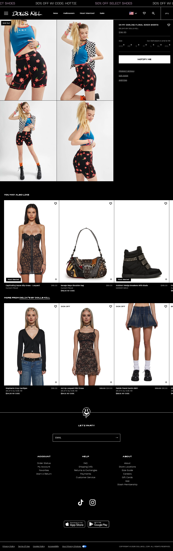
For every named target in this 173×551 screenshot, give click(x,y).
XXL (167, 46)
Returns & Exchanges (85, 470)
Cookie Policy (39, 546)
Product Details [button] (126, 71)
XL (158, 46)
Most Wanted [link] (87, 13)
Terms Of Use (24, 546)
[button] (55, 3)
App (127, 481)
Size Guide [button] (123, 76)
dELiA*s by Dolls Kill (129, 28)
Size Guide (127, 470)
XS (129, 46)
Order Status (44, 463)
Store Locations (127, 467)
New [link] (55, 13)
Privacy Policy (9, 546)
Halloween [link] (69, 13)
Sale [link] (102, 13)
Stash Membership (127, 485)
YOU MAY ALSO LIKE (16, 194)
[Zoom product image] (28, 60)
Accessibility (53, 546)
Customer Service (85, 477)
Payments (85, 474)
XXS (121, 46)
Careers (127, 474)
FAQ (86, 463)
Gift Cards (127, 477)
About (127, 463)
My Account (44, 467)
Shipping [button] (123, 80)
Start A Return (44, 474)
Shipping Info (86, 467)
